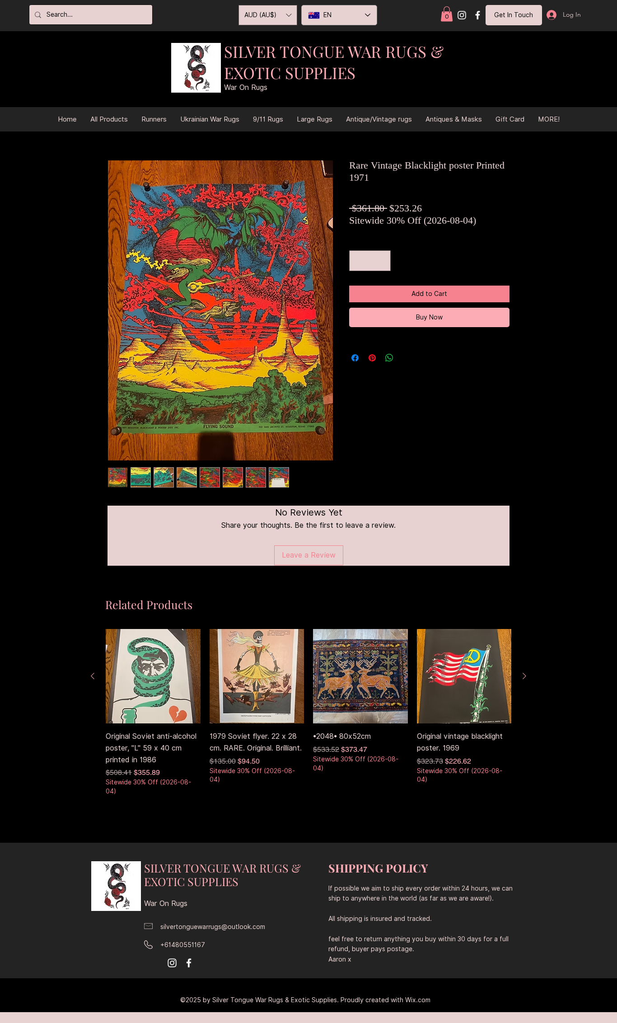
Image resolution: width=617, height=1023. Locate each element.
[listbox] (267, 15)
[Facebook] (477, 15)
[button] (446, 13)
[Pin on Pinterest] (372, 357)
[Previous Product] (92, 676)
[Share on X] (406, 357)
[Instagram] (461, 15)
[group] (308, 719)
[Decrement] (358, 261)
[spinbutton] (370, 261)
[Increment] (381, 261)
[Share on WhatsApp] (389, 357)
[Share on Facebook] (355, 357)
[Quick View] (153, 676)
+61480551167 (182, 944)
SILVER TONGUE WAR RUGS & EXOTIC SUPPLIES (334, 62)
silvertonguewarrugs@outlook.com (212, 926)
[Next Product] (524, 676)
